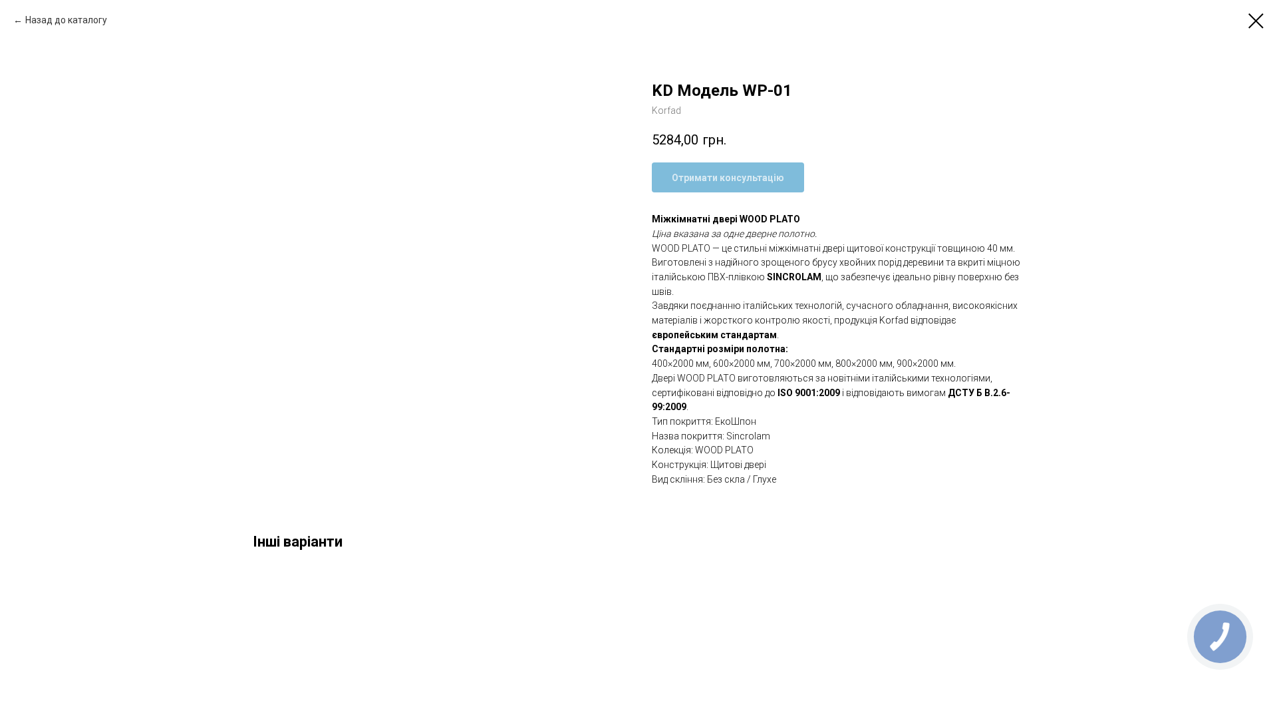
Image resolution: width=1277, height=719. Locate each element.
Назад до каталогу (66, 20)
